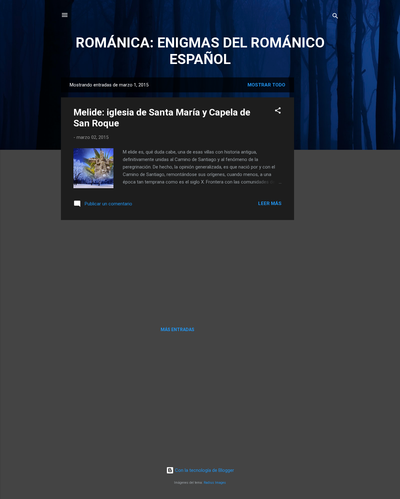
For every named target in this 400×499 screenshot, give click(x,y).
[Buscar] (335, 17)
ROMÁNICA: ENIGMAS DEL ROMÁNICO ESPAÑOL (200, 50)
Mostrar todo (266, 85)
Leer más (270, 203)
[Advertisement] (319, 171)
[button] (278, 111)
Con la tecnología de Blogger (204, 470)
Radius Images (215, 483)
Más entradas (177, 329)
